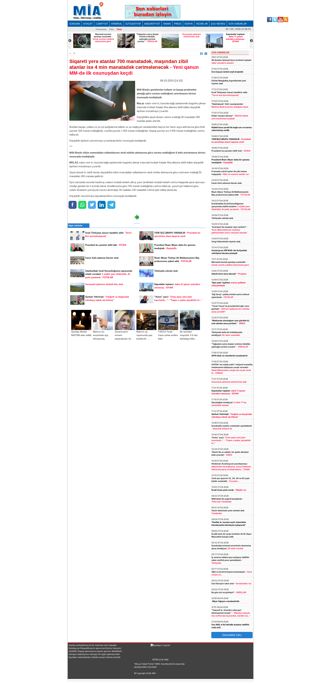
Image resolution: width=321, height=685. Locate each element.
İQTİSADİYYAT (133, 23)
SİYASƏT (88, 23)
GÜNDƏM (74, 23)
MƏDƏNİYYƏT (152, 23)
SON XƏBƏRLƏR (237, 23)
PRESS (177, 23)
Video (111, 29)
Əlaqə (119, 29)
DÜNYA (189, 23)
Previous (69, 41)
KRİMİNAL (116, 23)
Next (251, 41)
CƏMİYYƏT (102, 23)
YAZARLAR (202, 23)
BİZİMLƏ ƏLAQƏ (160, 659)
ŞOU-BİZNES (218, 23)
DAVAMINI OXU (232, 635)
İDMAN (167, 23)
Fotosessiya (101, 29)
